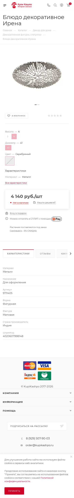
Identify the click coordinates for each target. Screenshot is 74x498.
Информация (13, 402)
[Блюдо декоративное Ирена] (37, 76)
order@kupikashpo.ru (40, 445)
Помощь (9, 410)
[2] (51, 116)
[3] (54, 116)
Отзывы (45, 253)
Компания (11, 393)
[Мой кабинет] (61, 5)
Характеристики (18, 253)
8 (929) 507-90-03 (38, 438)
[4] (57, 116)
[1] (48, 116)
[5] (60, 116)
